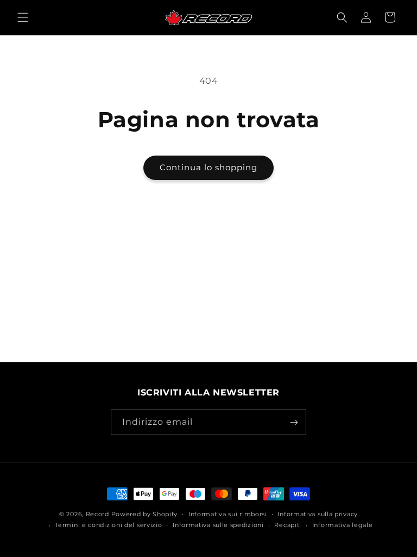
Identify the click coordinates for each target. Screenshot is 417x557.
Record (97, 514)
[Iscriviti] (294, 422)
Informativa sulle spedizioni (218, 525)
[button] (23, 17)
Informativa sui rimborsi (227, 514)
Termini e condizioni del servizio (108, 525)
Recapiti (287, 525)
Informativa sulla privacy (317, 514)
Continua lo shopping (208, 167)
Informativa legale (342, 525)
